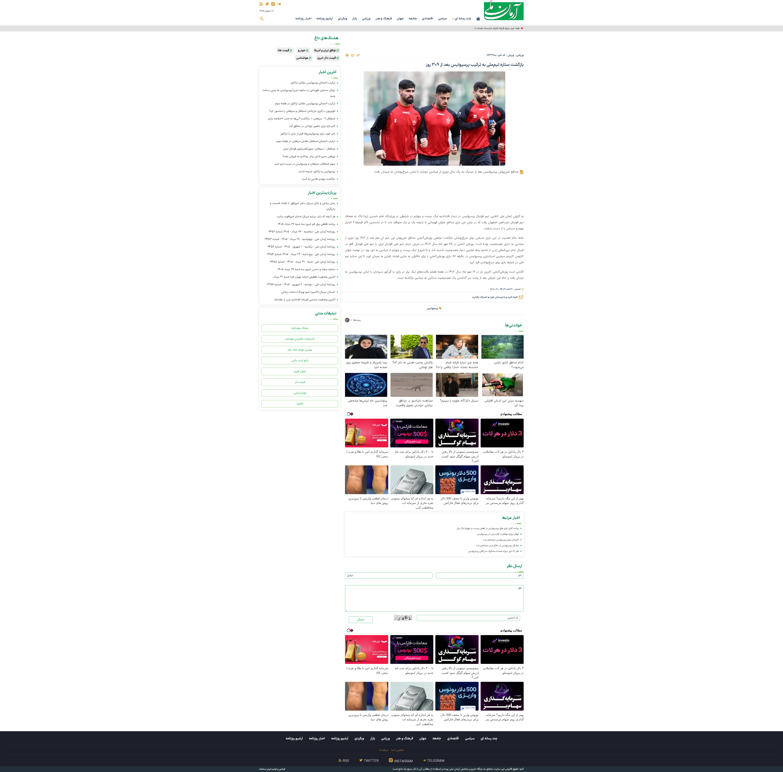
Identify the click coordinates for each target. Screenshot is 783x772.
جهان (400, 18)
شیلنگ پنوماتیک (300, 328)
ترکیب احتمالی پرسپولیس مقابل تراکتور (313, 83)
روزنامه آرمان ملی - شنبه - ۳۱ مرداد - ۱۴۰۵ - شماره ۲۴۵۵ (302, 262)
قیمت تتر (300, 382)
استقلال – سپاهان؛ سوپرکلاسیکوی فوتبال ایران (309, 149)
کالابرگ (299, 404)
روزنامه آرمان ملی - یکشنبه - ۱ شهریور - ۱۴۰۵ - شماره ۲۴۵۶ (301, 247)
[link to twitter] (267, 4)
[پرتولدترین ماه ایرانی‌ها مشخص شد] (366, 384)
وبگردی (342, 18)
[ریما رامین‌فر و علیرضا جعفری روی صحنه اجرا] (366, 346)
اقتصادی (427, 18)
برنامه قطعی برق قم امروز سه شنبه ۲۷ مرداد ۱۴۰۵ (306, 224)
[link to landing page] (504, 10)
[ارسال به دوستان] (353, 55)
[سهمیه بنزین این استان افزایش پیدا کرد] (502, 384)
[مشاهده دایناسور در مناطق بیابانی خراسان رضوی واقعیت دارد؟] (411, 384)
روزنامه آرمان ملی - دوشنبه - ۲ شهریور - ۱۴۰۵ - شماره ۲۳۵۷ (301, 284)
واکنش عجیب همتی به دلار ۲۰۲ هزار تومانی (413, 365)
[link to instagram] (273, 4)
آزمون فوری (300, 371)
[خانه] (478, 19)
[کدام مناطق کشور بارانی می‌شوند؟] (502, 346)
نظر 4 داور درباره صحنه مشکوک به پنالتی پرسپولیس (493, 551)
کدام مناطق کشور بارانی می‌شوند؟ (509, 365)
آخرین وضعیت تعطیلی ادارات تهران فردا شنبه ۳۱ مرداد (304, 277)
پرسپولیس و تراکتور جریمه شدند (316, 171)
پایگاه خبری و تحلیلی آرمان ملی (466, 769)
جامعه (413, 18)
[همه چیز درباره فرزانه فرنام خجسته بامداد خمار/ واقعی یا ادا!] (457, 346)
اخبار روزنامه (303, 18)
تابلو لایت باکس (299, 361)
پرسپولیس (432, 308)
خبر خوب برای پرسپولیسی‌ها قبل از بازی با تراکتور (307, 134)
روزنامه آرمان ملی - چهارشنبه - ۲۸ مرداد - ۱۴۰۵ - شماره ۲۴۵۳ (300, 239)
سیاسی (442, 18)
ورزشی (366, 18)
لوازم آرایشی (299, 393)
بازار (354, 18)
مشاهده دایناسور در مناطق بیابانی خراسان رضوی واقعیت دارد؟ (414, 403)
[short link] (358, 55)
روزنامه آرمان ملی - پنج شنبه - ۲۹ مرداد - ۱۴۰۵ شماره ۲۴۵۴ (301, 254)
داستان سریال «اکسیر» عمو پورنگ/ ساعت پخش (308, 292)
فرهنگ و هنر (383, 18)
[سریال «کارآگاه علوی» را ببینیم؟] (457, 384)
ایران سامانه (265, 769)
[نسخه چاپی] (347, 55)
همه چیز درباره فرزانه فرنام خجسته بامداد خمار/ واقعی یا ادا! (488, 28)
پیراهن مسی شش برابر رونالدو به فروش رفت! (309, 156)
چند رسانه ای (489, 738)
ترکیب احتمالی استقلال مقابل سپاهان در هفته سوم (305, 141)
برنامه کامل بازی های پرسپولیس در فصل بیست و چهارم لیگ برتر (488, 528)
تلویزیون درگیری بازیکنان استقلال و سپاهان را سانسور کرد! (302, 111)
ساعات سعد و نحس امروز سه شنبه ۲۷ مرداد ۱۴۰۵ (306, 269)
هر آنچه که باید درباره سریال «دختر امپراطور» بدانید (306, 216)
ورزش (511, 55)
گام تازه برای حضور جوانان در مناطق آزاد (312, 126)
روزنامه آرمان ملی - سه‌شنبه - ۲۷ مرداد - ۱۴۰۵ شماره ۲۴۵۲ (301, 232)
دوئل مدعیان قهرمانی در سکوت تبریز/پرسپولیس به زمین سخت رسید (299, 93)
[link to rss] (261, 4)
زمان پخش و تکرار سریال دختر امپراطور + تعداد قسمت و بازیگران (302, 206)
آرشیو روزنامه (324, 18)
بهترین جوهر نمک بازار (300, 350)
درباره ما (384, 750)
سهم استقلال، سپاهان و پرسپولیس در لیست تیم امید (304, 164)
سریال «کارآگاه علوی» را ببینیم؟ (459, 400)
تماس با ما (397, 750)
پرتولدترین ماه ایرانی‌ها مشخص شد (367, 403)
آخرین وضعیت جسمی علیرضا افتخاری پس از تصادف (304, 299)
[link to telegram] (279, 4)
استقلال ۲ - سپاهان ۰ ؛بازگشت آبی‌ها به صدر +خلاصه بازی (301, 118)
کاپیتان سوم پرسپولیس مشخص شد (501, 540)
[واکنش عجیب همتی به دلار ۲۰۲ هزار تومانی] (411, 346)
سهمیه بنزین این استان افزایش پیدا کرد (504, 403)
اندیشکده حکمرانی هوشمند (300, 339)
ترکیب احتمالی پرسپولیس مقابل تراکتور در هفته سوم (305, 103)
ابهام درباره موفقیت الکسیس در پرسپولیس (498, 534)
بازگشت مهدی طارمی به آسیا (318, 179)
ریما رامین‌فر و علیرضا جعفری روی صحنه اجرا (366, 365)
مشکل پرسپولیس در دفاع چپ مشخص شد (497, 545)
